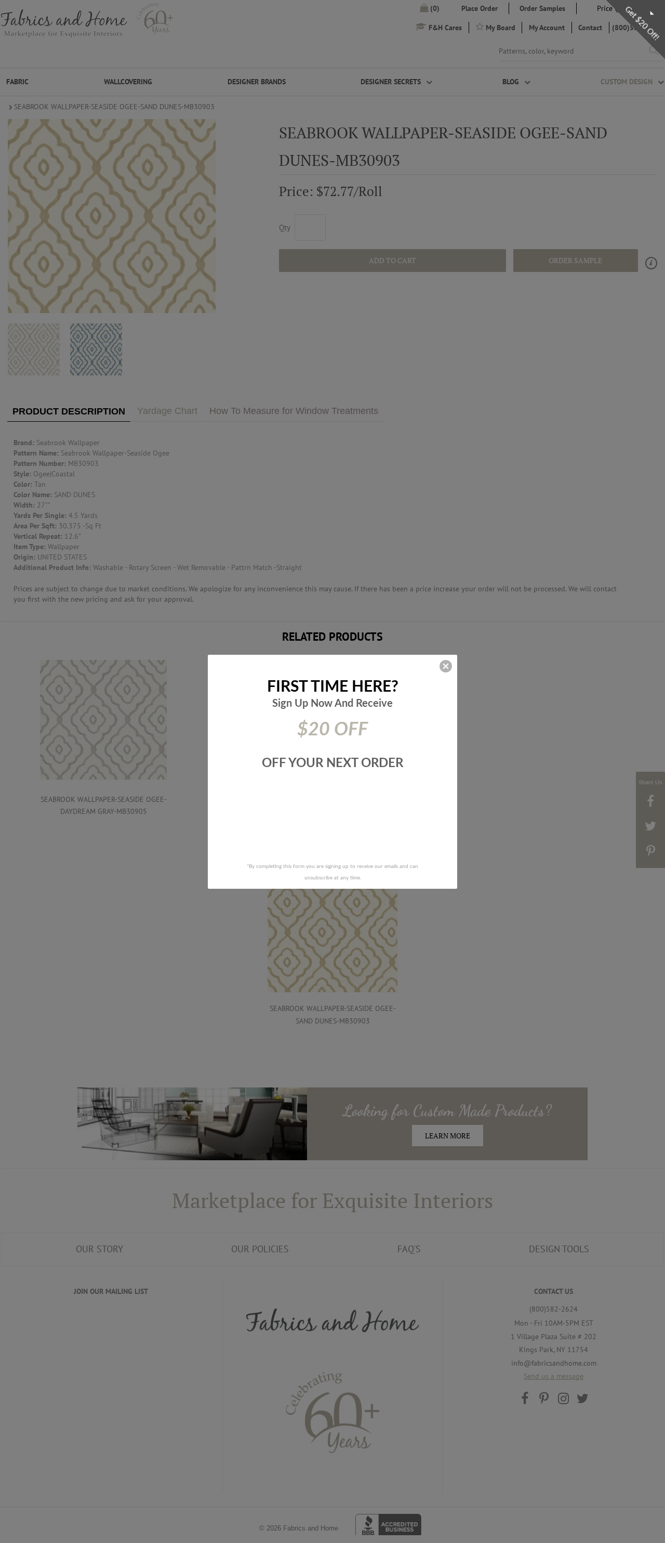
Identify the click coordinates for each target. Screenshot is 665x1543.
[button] (446, 666)
